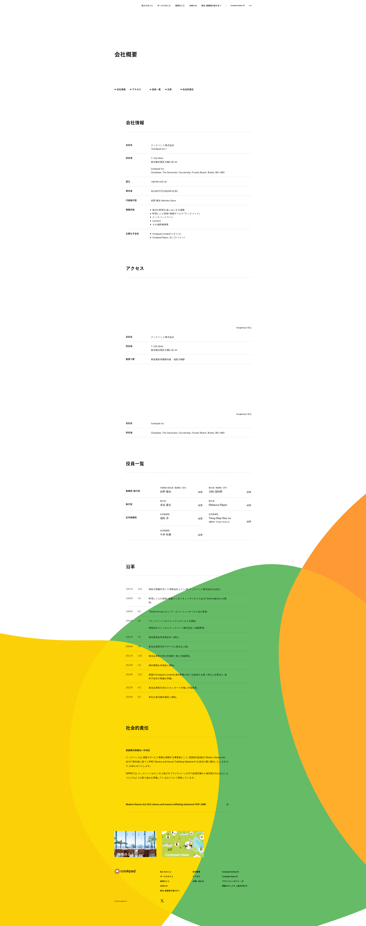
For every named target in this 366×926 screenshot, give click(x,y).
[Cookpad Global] (238, 5)
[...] (250, 5)
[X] (162, 901)
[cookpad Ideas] (183, 845)
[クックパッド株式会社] (124, 871)
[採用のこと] (135, 845)
